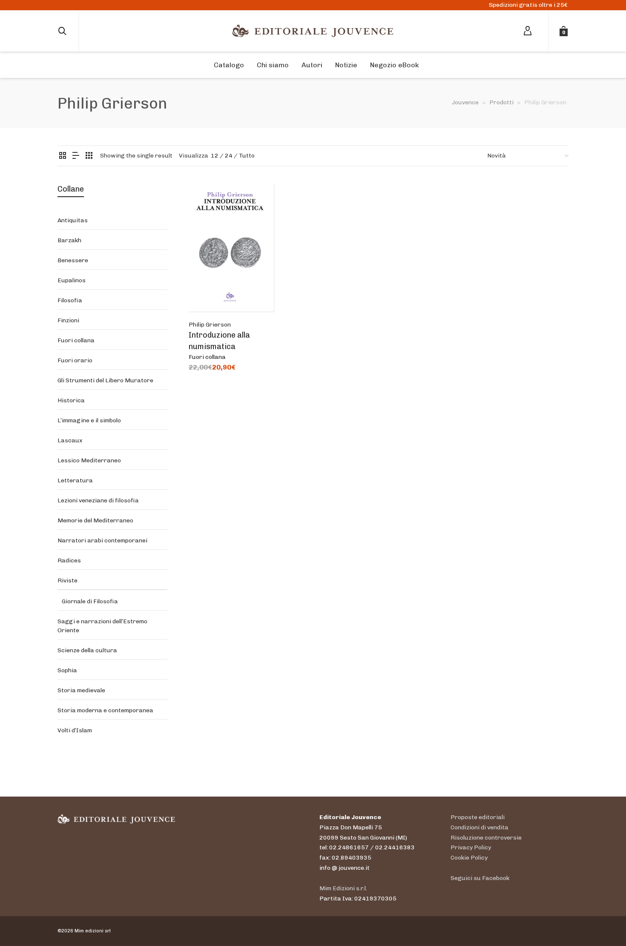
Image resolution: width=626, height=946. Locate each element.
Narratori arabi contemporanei (102, 540)
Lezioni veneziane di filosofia (98, 500)
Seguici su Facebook (480, 878)
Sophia (67, 670)
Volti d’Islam (74, 730)
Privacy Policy (471, 847)
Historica (71, 400)
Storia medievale (81, 690)
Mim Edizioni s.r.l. (343, 888)
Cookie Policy (469, 857)
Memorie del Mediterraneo (95, 520)
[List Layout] (76, 156)
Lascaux (70, 440)
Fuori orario (74, 360)
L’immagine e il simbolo (89, 420)
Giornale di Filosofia (90, 601)
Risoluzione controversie (486, 837)
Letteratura (75, 480)
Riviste (67, 580)
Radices (69, 560)
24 (229, 155)
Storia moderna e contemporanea (105, 710)
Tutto (247, 155)
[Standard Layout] (62, 156)
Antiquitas (72, 220)
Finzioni (68, 320)
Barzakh (69, 240)
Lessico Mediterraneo (89, 460)
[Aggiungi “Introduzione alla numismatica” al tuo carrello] (208, 292)
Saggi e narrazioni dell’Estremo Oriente (102, 626)
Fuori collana (207, 357)
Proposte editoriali (478, 817)
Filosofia (69, 300)
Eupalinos (71, 280)
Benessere (72, 260)
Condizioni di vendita (479, 827)
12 (214, 155)
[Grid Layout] (89, 156)
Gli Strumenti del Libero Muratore (105, 380)
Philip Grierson (210, 324)
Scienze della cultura (87, 650)
